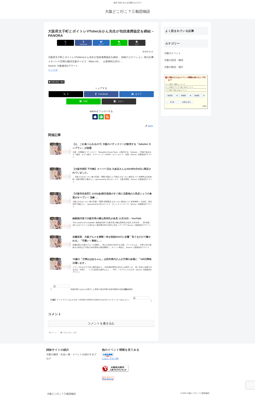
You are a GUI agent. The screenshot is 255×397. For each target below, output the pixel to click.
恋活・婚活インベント (177, 84)
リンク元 (53, 70)
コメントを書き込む (101, 323)
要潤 (204, 106)
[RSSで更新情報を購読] (107, 116)
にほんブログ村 (110, 358)
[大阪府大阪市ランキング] (115, 368)
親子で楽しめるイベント (178, 90)
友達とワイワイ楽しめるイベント (181, 87)
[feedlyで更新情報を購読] (101, 116)
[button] (136, 43)
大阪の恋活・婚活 (57, 82)
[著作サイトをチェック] (95, 116)
